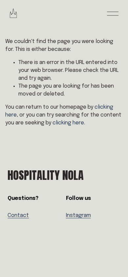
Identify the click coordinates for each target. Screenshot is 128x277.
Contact (18, 215)
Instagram (78, 215)
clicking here (68, 123)
